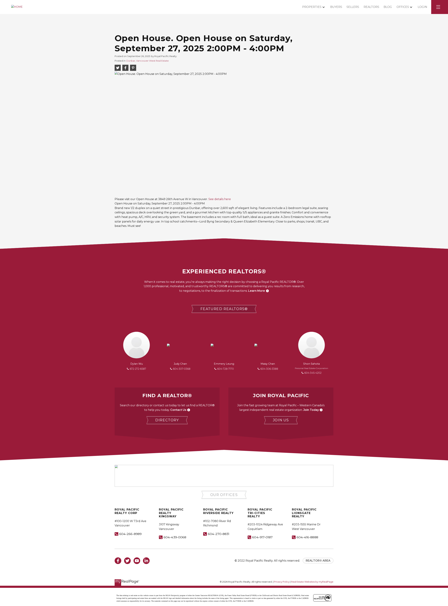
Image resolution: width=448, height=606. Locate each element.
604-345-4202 (312, 372)
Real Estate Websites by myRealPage (312, 581)
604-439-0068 (175, 537)
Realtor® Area (318, 560)
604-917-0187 (262, 537)
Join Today (311, 410)
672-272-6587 (138, 368)
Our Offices (224, 495)
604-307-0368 (181, 368)
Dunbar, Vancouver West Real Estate (147, 60)
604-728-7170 (225, 368)
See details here (219, 199)
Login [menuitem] (422, 7)
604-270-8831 (218, 534)
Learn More (256, 290)
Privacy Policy (281, 581)
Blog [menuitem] (388, 7)
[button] (224, 309)
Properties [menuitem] (311, 7)
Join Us (281, 420)
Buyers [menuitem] (336, 7)
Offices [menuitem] (403, 7)
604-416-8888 (307, 537)
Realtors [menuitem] (371, 7)
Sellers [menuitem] (352, 7)
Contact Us (178, 410)
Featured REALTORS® (224, 309)
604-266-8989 (130, 534)
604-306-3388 (269, 368)
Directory (167, 420)
